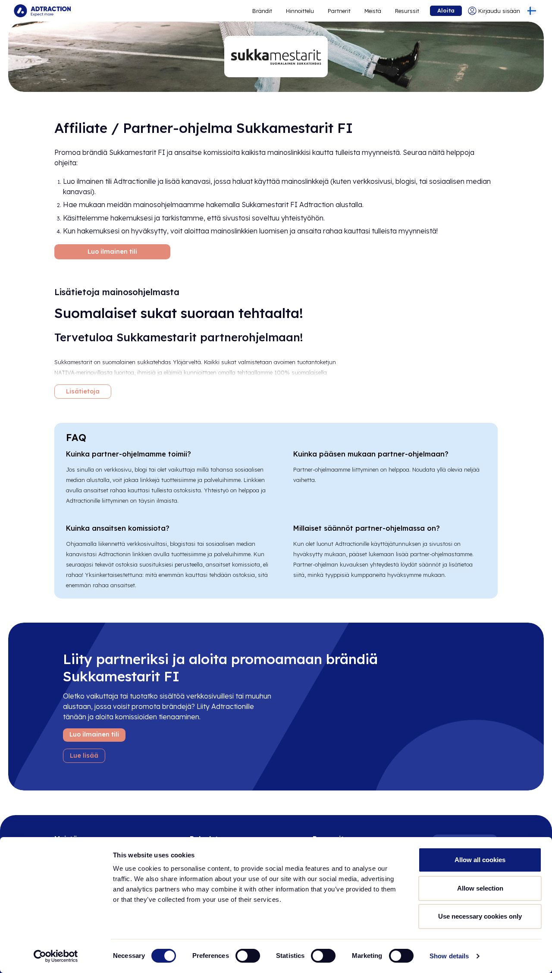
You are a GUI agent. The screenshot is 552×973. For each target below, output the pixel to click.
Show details (449, 956)
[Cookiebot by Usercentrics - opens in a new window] (56, 956)
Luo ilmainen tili (112, 251)
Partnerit (339, 10)
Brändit (262, 10)
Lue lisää (84, 755)
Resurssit (407, 10)
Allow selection (480, 888)
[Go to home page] (42, 10)
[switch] (247, 956)
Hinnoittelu (300, 10)
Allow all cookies (480, 859)
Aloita (446, 10)
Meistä (372, 10)
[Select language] (531, 10)
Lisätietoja (83, 391)
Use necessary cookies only (480, 916)
